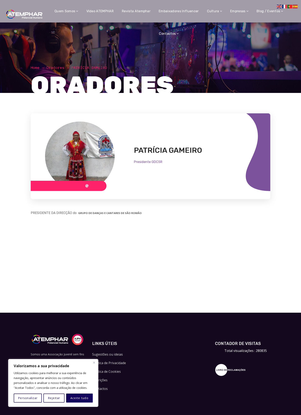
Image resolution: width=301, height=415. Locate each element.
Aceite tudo (79, 398)
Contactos (100, 388)
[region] (53, 383)
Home (35, 68)
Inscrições (100, 380)
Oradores (55, 68)
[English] (279, 6)
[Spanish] (295, 6)
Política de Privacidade (109, 363)
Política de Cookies (106, 371)
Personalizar (27, 398)
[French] (284, 6)
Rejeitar (54, 398)
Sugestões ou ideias (107, 354)
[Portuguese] (290, 6)
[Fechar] (94, 362)
